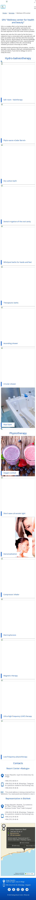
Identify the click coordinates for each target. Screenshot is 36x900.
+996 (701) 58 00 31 (11, 781)
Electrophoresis (10, 635)
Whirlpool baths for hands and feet (18, 262)
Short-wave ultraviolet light (14, 513)
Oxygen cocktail (10, 473)
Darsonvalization (10, 554)
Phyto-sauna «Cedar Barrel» (14, 140)
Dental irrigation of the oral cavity (17, 222)
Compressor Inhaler (11, 595)
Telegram (30, 784)
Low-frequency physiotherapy (15, 757)
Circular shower (10, 384)
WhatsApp (22, 784)
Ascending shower (11, 343)
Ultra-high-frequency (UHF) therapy (18, 716)
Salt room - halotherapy (13, 100)
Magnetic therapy (11, 676)
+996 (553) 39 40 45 (11, 788)
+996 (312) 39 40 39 (11, 817)
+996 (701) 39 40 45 (11, 819)
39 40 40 (11, 885)
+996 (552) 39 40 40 (11, 784)
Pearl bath (8, 425)
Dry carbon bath (10, 181)
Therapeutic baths (11, 303)
